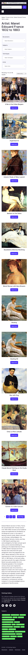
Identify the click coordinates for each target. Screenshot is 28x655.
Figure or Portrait (20, 624)
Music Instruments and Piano (8, 619)
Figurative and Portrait (7, 626)
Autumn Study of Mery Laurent (14, 177)
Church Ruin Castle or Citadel (8, 631)
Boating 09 (14, 359)
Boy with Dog (14, 395)
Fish (14, 624)
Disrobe (5, 629)
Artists (23, 649)
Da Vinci (23, 598)
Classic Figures (12, 629)
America (20, 636)
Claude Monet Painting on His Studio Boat (14, 469)
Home (3, 17)
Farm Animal (16, 626)
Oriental (21, 617)
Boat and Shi (6, 636)
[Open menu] (3, 11)
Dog (22, 626)
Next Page (20, 516)
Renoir (19, 600)
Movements (4, 649)
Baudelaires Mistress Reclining (14, 250)
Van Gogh (14, 600)
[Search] (24, 7)
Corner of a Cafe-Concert (14, 506)
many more (7, 601)
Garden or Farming (6, 624)
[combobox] (14, 41)
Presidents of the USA (7, 617)
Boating (14, 322)
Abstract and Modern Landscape (8, 638)
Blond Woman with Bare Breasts (14, 286)
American (13, 636)
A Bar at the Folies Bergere (14, 104)
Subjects (11, 649)
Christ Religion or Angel (20, 631)
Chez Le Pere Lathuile (14, 431)
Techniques (17, 649)
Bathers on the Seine (14, 213)
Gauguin (23, 600)
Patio (15, 617)
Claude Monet (7, 600)
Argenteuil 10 (14, 141)
